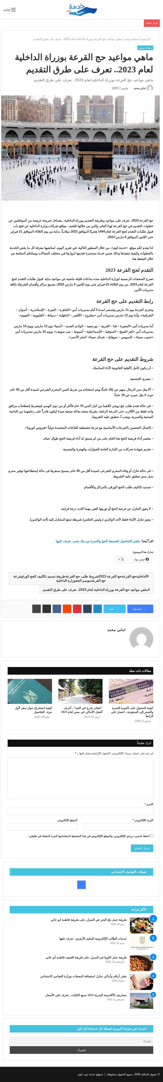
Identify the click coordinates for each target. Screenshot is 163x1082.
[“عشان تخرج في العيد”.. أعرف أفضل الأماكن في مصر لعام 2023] (80, 691)
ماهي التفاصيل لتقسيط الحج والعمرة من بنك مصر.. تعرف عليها (98, 541)
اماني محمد (140, 88)
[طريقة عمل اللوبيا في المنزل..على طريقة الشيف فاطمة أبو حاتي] (141, 963)
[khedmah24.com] (81, 9)
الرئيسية (146, 39)
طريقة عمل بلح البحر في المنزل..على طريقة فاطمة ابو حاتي (89, 919)
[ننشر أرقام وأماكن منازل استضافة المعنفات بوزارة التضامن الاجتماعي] (141, 982)
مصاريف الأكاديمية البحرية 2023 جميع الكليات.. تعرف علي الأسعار (86, 995)
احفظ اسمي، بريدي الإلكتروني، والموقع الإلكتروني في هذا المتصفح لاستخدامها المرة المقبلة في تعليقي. (89, 836)
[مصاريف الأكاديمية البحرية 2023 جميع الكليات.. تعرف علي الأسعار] (141, 1001)
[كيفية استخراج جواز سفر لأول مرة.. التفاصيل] (30, 691)
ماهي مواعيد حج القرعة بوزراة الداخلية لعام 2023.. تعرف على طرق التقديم (95, 589)
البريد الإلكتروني (143, 820)
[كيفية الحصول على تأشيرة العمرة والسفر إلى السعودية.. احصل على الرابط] (131, 691)
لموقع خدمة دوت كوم (90, 1074)
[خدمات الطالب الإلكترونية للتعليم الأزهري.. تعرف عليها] (141, 944)
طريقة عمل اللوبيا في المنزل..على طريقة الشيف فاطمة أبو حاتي (86, 957)
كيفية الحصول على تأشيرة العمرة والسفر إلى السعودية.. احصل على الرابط (132, 712)
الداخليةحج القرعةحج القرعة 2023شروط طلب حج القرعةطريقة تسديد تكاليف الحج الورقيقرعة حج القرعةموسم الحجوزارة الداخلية (80, 578)
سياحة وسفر (131, 39)
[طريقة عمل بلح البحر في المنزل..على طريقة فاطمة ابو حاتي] (141, 925)
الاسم (149, 804)
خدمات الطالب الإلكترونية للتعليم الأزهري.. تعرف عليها (93, 938)
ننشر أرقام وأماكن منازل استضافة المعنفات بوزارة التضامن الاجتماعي (83, 976)
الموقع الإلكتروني (67, 820)
